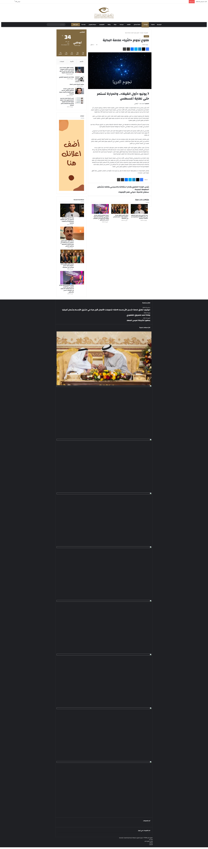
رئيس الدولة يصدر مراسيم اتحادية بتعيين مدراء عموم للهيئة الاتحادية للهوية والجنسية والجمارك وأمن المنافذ (67, 101)
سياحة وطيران (92, 24)
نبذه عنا (83, 24)
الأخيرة (72, 61)
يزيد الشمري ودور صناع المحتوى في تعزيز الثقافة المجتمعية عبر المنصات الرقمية (139, 216)
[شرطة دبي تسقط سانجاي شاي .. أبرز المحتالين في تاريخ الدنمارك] (104, 466)
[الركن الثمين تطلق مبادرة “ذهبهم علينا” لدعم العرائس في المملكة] (119, 209)
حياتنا (115, 24)
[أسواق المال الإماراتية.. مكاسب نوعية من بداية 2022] (104, 519)
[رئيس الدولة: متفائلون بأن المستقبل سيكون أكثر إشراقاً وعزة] (104, 358)
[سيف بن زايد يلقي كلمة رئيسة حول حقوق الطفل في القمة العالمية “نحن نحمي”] (104, 680)
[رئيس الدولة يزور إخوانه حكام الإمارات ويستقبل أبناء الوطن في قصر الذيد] (104, 627)
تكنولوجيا (101, 24)
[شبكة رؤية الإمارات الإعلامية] (104, 13)
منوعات (146, 24)
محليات (153, 24)
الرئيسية (159, 24)
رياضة (109, 24)
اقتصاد (128, 24)
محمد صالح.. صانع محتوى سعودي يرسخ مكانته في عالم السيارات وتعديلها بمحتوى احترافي (67, 243)
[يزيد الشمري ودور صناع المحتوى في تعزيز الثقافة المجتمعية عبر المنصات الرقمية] (139, 209)
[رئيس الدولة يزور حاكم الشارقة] (104, 788)
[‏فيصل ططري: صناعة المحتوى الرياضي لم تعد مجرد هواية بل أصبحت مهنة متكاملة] (79, 91)
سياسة (122, 24)
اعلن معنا (75, 25)
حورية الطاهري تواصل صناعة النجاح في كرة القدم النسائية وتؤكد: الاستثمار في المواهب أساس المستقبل (101, 217)
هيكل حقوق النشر (149, 841)
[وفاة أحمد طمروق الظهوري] (79, 79)
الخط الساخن (137, 24)
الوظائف (151, 843)
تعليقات (62, 61)
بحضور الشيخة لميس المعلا (77, 84)
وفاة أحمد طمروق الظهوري (66, 77)
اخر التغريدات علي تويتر (144, 830)
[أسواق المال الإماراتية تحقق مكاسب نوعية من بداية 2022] (104, 734)
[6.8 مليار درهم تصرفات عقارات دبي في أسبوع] (104, 573)
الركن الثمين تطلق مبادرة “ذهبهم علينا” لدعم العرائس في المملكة (120, 216)
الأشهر (81, 61)
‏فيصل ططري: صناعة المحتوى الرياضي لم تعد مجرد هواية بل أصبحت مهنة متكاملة (66, 91)
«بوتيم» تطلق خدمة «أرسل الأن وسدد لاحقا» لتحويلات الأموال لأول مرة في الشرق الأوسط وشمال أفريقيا (67, 70)
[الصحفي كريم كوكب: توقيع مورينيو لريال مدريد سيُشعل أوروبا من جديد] (104, 412)
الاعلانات (151, 845)
